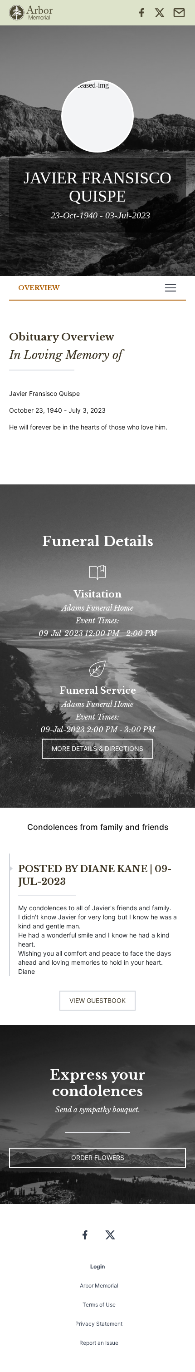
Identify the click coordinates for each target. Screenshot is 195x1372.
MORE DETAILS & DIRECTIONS (97, 748)
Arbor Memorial (99, 1285)
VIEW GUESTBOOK (97, 1000)
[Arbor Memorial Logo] (31, 12)
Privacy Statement (98, 1323)
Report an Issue (98, 1342)
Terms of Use (99, 1304)
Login (97, 1266)
